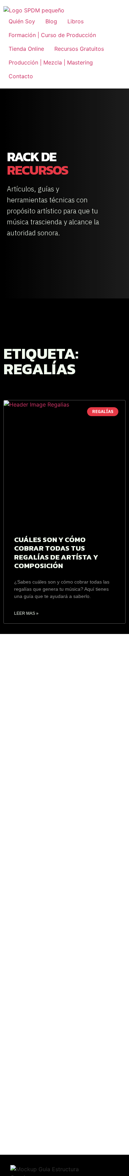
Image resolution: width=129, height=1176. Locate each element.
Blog (51, 21)
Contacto (21, 76)
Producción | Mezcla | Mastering (51, 62)
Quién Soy (22, 21)
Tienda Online (26, 48)
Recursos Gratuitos (79, 48)
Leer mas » (26, 613)
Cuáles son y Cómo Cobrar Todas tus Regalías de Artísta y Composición (56, 552)
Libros (75, 21)
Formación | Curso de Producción (52, 35)
